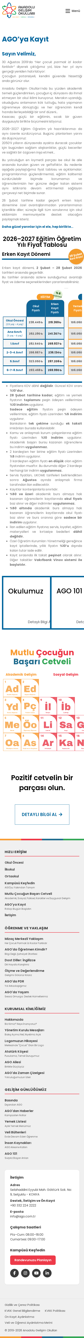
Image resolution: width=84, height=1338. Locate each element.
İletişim (10, 915)
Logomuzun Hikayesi (24, 1043)
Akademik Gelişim (21, 674)
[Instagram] (25, 1273)
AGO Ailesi (14, 1064)
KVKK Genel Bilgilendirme (22, 1311)
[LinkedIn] (47, 1273)
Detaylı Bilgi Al (40, 621)
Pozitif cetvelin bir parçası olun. (42, 782)
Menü (76, 11)
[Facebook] (14, 1273)
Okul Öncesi (14, 862)
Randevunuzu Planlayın (32, 1260)
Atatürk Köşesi (22, 1053)
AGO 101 (16, 1155)
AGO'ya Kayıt (18, 906)
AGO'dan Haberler (19, 1113)
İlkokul (10, 869)
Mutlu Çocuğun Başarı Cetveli (37, 895)
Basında (13, 1102)
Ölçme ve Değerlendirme (24, 973)
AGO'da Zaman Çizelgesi (24, 1075)
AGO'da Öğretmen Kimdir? (26, 951)
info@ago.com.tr (23, 1216)
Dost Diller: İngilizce (20, 962)
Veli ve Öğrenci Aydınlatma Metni (28, 1323)
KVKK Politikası (55, 1311)
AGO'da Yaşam (26, 994)
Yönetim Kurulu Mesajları (24, 1032)
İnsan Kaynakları (18, 1145)
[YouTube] (36, 1273)
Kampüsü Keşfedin (20, 885)
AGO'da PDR (15, 983)
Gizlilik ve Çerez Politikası (22, 1305)
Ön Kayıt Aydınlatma (19, 1317)
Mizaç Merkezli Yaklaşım (26, 941)
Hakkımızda (21, 1021)
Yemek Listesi (18, 1123)
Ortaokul (12, 876)
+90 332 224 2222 (23, 1205)
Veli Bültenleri (21, 1134)
